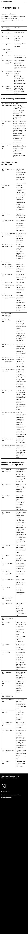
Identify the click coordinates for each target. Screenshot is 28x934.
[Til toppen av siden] (26, 902)
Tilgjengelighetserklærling (6, 797)
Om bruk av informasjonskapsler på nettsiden (10, 794)
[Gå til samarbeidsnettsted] (14, 786)
